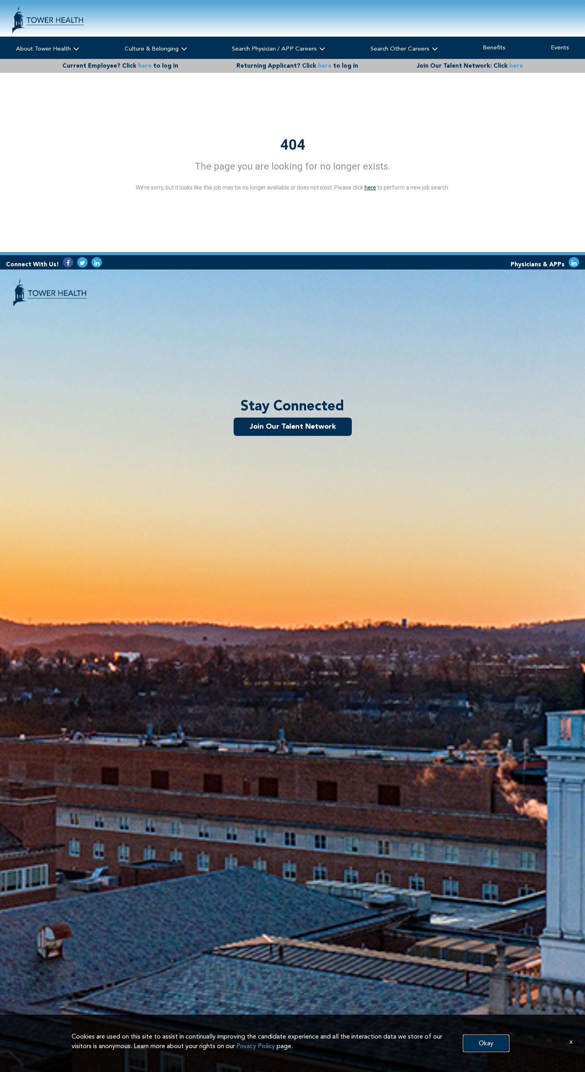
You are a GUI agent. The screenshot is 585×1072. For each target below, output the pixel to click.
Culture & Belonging (152, 48)
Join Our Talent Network (293, 426)
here (145, 65)
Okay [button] (486, 1043)
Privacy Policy (255, 1046)
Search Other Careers (400, 48)
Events (560, 47)
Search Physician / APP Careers (275, 48)
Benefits (494, 47)
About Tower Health (44, 48)
